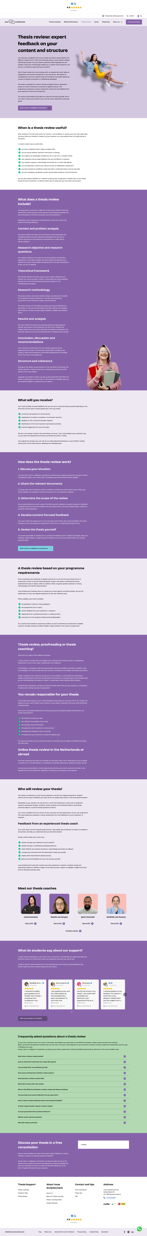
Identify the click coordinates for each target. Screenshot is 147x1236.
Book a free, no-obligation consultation (33, 108)
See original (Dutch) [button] (32, 1006)
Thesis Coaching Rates (54, 1200)
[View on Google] (26, 984)
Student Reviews (52, 1203)
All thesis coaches (72, 931)
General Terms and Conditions (64, 1232)
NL (141, 16)
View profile (29, 923)
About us (116, 22)
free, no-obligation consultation (34, 1049)
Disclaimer (104, 1232)
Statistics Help (23, 1193)
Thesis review (86, 22)
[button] (22, 994)
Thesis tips (106, 22)
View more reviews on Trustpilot (31, 1018)
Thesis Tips (78, 1193)
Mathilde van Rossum (116, 917)
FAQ (76, 1196)
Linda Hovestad (31, 917)
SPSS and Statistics (71, 22)
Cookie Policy (93, 1232)
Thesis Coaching (23, 1190)
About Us (49, 1193)
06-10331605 (111, 1198)
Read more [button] (28, 1003)
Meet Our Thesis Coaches (55, 1196)
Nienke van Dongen (59, 917)
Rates (96, 22)
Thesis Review (22, 1196)
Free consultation (134, 22)
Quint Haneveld (88, 917)
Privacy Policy (81, 1232)
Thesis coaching (54, 22)
